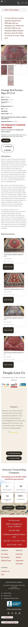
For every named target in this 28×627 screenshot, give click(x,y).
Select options (8, 266)
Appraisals (19, 560)
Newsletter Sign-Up (10, 622)
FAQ (2, 574)
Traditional (23, 117)
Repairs (18, 557)
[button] (24, 3)
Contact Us (9, 507)
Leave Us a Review (15, 458)
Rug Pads (19, 564)
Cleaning (19, 554)
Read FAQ (21, 507)
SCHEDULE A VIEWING (8, 148)
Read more (6, 140)
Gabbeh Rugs (6, 560)
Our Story (4, 554)
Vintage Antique (5, 118)
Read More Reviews (15, 453)
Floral (14, 117)
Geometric (18, 117)
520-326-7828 (14, 530)
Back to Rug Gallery (12, 10)
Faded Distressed (8, 117)
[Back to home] (3, 3)
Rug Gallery (5, 557)
